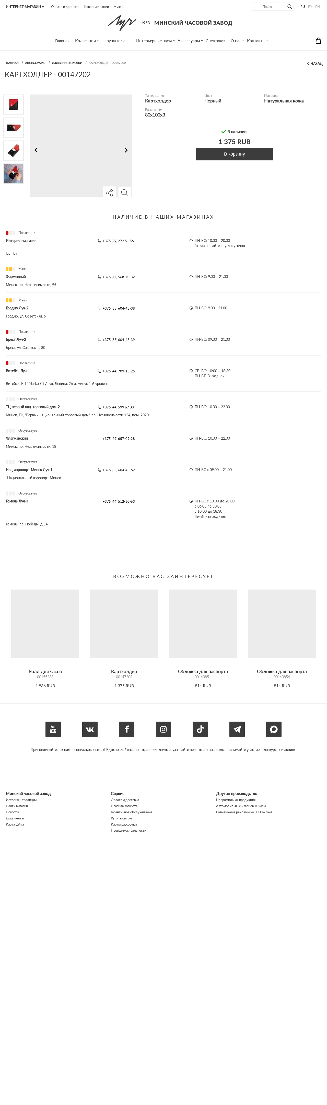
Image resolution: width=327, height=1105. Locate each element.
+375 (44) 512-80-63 (119, 501)
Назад (316, 63)
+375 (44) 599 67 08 (118, 407)
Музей (118, 7)
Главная (12, 63)
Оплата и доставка (65, 7)
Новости (12, 812)
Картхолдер (158, 100)
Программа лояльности (128, 830)
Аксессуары (35, 63)
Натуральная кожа (284, 100)
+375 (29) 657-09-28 (119, 439)
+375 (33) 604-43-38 (119, 308)
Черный (213, 100)
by (310, 7)
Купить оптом (121, 818)
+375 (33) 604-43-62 (119, 470)
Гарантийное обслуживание (131, 812)
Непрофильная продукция (235, 800)
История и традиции (21, 800)
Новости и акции (96, 7)
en (317, 7)
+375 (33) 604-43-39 (119, 340)
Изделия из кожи (67, 63)
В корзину (234, 154)
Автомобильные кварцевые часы (241, 806)
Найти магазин (17, 806)
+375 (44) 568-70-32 (119, 277)
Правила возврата (124, 806)
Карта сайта (15, 824)
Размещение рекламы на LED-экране (244, 812)
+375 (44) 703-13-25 (119, 371)
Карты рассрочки (124, 824)
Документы (15, 818)
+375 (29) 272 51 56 (118, 241)
